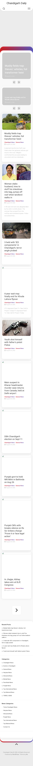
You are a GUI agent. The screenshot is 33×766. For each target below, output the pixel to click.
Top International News (10, 689)
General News (20, 142)
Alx (27, 754)
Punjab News (7, 685)
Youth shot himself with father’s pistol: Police (13, 342)
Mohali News (7, 679)
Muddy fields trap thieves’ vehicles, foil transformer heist (13, 54)
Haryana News (7, 672)
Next (18, 82)
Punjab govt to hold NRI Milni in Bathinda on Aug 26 (14, 479)
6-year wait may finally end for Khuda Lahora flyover (15, 89)
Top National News (8, 692)
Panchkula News (8, 682)
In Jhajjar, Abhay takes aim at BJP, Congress (12, 582)
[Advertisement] (16, 29)
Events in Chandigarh (9, 666)
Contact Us (6, 727)
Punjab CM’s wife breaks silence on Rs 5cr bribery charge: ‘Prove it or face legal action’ (14, 531)
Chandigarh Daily (16, 3)
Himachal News (7, 676)
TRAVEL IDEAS (7, 695)
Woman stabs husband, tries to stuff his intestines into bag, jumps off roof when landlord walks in (16, 635)
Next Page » (16, 610)
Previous (14, 82)
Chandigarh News (9, 142)
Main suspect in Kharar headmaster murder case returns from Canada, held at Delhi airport (14, 388)
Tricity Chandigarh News (10, 707)
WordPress (15, 754)
